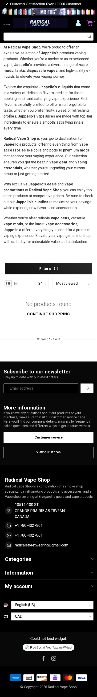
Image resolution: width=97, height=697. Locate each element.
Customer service (49, 437)
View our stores (48, 452)
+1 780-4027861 (29, 525)
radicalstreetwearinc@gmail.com (41, 545)
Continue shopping (48, 314)
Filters (45, 268)
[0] (89, 23)
